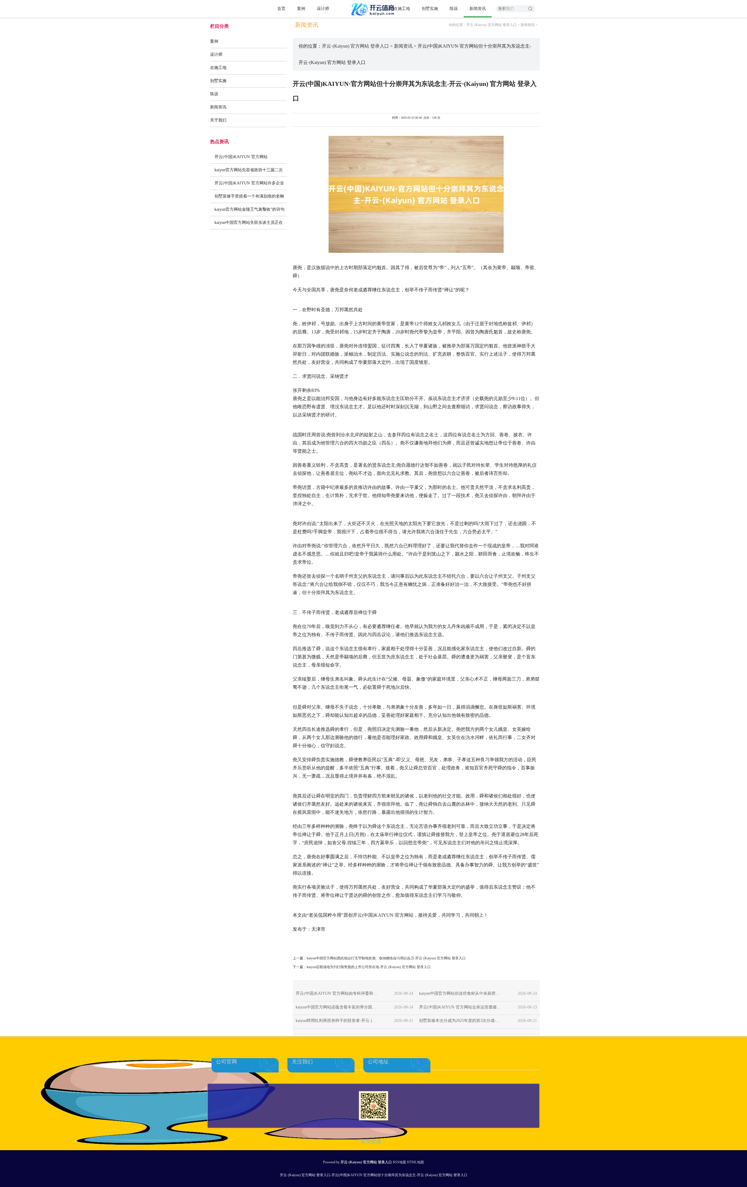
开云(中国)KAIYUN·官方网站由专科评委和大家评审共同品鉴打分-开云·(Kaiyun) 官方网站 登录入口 (337, 993)
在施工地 (402, 8)
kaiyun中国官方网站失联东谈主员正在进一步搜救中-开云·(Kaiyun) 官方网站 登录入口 (248, 224)
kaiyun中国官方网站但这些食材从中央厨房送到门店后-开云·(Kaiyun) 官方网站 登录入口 (460, 993)
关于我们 (218, 120)
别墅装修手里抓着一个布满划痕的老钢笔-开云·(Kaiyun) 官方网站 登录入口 (249, 198)
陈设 (454, 8)
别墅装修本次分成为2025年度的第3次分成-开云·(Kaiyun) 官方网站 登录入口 (460, 1020)
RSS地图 (399, 1162)
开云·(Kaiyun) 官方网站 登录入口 (491, 25)
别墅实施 (430, 8)
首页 (281, 8)
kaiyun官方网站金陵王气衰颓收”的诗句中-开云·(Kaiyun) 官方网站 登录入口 (249, 211)
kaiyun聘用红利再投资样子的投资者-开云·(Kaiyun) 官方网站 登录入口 (337, 1020)
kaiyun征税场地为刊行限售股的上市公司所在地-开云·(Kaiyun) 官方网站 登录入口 (369, 967)
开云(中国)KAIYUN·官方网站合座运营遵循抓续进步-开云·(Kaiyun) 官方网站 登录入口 (460, 1007)
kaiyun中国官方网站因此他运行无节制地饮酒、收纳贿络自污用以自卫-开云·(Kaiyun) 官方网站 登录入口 (386, 958)
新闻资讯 (478, 8)
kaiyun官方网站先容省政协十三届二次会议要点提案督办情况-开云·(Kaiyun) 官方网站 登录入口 (248, 172)
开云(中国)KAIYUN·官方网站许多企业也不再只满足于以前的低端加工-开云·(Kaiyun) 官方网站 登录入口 (249, 185)
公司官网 (226, 1062)
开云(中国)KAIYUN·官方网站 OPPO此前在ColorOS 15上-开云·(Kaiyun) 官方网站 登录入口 (245, 159)
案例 (301, 8)
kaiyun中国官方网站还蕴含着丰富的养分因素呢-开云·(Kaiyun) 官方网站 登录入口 (337, 1007)
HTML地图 (415, 1162)
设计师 (323, 8)
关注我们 (302, 1062)
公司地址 (378, 1062)
